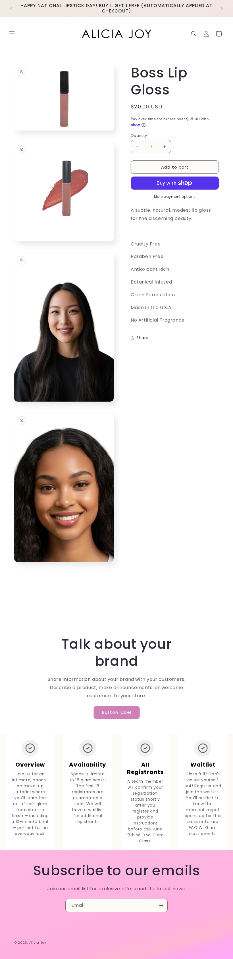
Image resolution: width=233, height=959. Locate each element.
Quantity (139, 135)
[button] (12, 34)
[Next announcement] (222, 8)
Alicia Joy (37, 942)
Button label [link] (116, 712)
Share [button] (142, 338)
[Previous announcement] (11, 8)
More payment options (175, 196)
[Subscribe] (161, 905)
